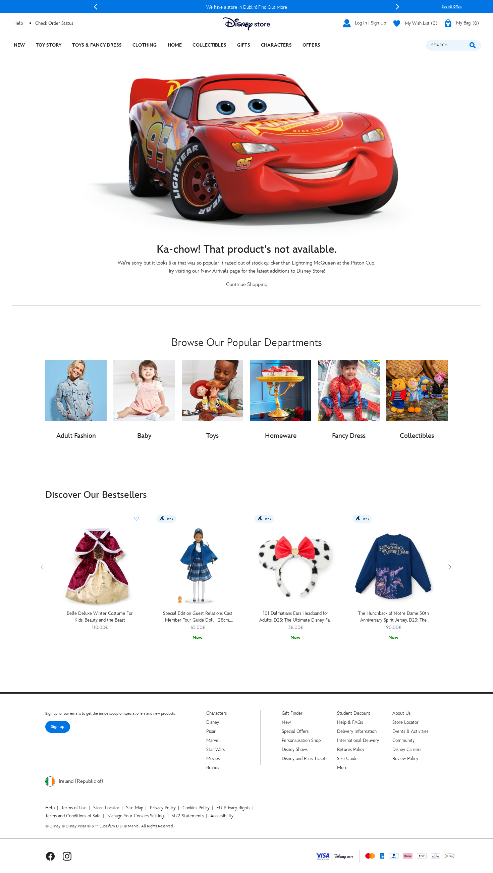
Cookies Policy (196, 808)
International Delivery (358, 740)
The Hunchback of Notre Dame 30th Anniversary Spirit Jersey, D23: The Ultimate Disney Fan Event (393, 617)
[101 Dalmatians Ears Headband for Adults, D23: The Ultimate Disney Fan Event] (295, 566)
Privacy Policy (163, 808)
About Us (401, 713)
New (286, 722)
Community (403, 740)
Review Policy (405, 758)
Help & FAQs (350, 722)
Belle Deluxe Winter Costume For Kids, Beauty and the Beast (100, 616)
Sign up (57, 726)
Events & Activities (410, 731)
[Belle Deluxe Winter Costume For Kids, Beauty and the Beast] (100, 566)
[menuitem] (19, 45)
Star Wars (215, 749)
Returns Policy (350, 749)
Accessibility (221, 816)
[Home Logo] (246, 24)
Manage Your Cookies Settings (136, 816)
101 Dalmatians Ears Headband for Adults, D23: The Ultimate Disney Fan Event (295, 617)
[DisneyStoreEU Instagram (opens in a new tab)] (67, 856)
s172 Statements (188, 816)
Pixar (211, 731)
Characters (216, 713)
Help (50, 808)
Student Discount (353, 713)
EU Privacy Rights (233, 808)
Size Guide (347, 758)
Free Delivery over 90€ (246, 7)
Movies (213, 758)
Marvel (213, 740)
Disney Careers (406, 749)
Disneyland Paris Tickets (304, 758)
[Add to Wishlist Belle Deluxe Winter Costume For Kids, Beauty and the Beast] (136, 519)
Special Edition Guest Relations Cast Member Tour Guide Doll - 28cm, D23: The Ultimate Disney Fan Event (197, 617)
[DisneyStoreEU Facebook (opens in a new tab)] (50, 856)
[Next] (397, 6)
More (342, 767)
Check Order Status (54, 23)
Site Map (134, 808)
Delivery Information (357, 731)
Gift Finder (292, 713)
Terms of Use (74, 808)
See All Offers (452, 7)
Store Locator (405, 722)
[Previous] (95, 6)
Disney (212, 722)
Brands (212, 767)
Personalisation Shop (301, 740)
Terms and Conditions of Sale (73, 816)
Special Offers (295, 731)
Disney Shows (295, 749)
